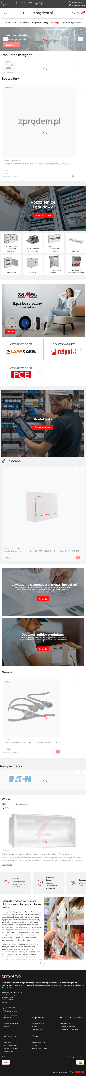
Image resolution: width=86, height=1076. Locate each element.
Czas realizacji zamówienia (69, 1029)
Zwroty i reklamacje (10, 1045)
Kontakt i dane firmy (38, 1042)
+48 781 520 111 (77, 2)
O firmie (34, 1045)
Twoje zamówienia (38, 1023)
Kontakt (6, 1026)
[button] (24, 13)
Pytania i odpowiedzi (11, 1023)
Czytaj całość (7, 865)
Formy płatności (65, 1023)
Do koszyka (78, 557)
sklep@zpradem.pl (78, 5)
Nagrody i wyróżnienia (39, 1048)
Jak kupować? (8, 1051)
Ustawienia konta (37, 1026)
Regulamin (7, 1042)
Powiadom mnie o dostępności (73, 176)
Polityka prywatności (11, 1048)
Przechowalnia (37, 1029)
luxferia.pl (14, 1015)
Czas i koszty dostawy (67, 1026)
